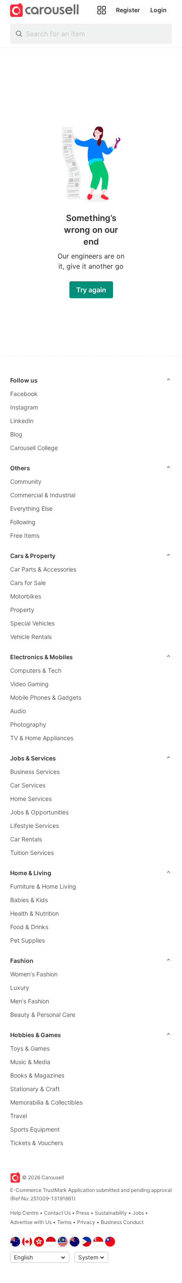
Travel (18, 1115)
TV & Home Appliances (41, 737)
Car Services (27, 785)
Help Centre (24, 1213)
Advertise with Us (31, 1222)
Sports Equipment (35, 1129)
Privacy (86, 1222)
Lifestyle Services (34, 825)
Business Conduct (122, 1222)
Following (23, 522)
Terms (64, 1222)
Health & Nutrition (34, 913)
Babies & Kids (29, 899)
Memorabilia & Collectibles (46, 1102)
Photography (28, 724)
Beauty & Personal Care (42, 1014)
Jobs (138, 1213)
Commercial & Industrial (42, 495)
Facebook (24, 393)
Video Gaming (29, 683)
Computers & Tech (35, 670)
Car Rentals (26, 839)
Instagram (24, 407)
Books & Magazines (37, 1075)
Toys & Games (30, 1048)
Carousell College (34, 447)
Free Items (24, 535)
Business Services (35, 771)
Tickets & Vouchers (36, 1142)
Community (25, 481)
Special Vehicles (32, 623)
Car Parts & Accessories (43, 569)
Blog (16, 434)
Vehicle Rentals (31, 636)
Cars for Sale (28, 582)
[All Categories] (101, 10)
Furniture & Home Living (43, 886)
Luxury (19, 987)
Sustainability (111, 1213)
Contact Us (57, 1213)
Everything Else (31, 508)
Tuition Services (32, 852)
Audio (18, 710)
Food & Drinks (29, 926)
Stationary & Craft (35, 1088)
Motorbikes (25, 596)
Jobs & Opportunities (39, 812)
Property (22, 609)
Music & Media (30, 1061)
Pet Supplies (27, 940)
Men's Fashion (29, 1001)
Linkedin (21, 420)
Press (82, 1213)
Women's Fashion (34, 974)
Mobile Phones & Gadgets (45, 697)
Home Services (31, 798)
